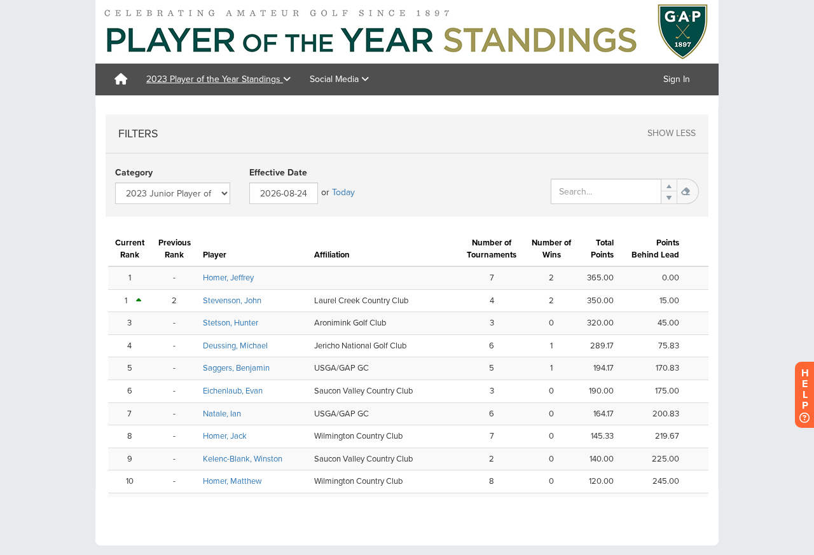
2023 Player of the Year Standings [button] (214, 79)
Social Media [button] (335, 79)
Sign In (676, 79)
